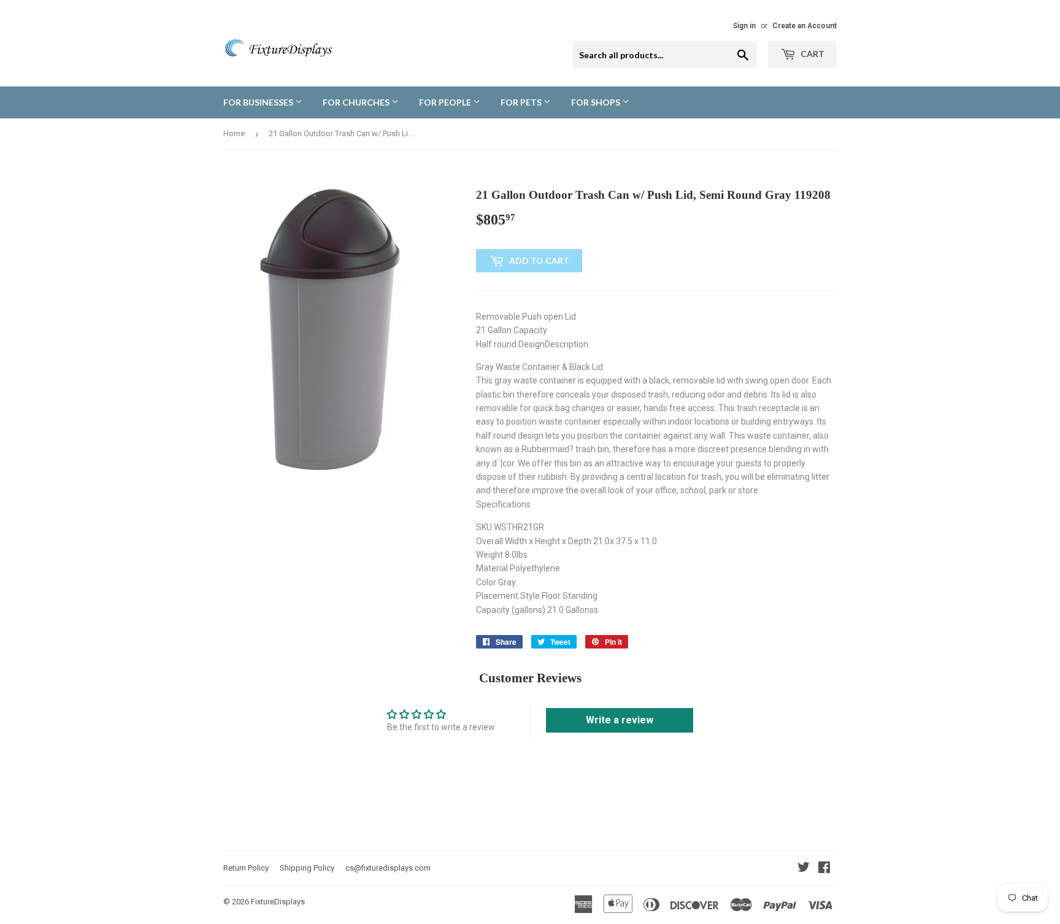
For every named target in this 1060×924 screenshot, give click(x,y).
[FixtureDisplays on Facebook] (824, 869)
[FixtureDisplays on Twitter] (803, 869)
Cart (811, 53)
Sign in (744, 25)
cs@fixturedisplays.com (388, 867)
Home (234, 133)
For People (446, 102)
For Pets (522, 102)
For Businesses (259, 102)
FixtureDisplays (278, 901)
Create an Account (804, 25)
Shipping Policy (307, 867)
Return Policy (246, 867)
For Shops (596, 102)
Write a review (619, 720)
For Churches (357, 102)
